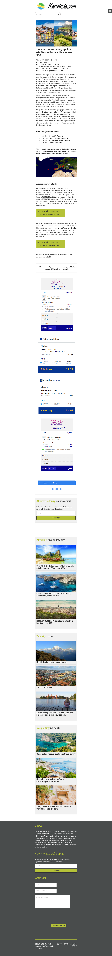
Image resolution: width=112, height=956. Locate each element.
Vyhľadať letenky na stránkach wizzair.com (48, 213)
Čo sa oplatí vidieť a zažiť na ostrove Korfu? (55, 754)
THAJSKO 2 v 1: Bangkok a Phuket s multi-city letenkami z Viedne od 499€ (55, 567)
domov (59, 944)
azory (53, 69)
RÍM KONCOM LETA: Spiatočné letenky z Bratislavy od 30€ (54, 622)
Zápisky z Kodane (44, 687)
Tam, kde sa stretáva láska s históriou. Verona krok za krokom (53, 807)
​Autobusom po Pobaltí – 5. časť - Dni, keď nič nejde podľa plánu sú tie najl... (54, 714)
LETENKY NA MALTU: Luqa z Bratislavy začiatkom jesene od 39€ (53, 594)
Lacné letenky (53, 64)
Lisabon (57, 66)
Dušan (46, 62)
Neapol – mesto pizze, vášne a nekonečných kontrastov (50, 780)
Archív (74, 946)
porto (66, 66)
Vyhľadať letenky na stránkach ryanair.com (48, 244)
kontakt (73, 944)
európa (49, 66)
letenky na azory (58, 71)
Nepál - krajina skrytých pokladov (51, 662)
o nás (66, 944)
